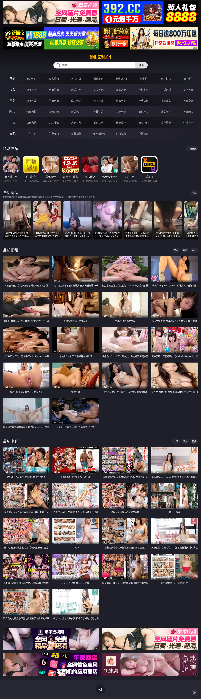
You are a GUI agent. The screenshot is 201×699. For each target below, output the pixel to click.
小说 (12, 122)
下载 (194, 192)
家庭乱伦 (54, 122)
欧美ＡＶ (76, 89)
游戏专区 (99, 78)
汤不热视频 (98, 133)
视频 (12, 89)
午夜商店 (54, 133)
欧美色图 (76, 111)
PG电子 (31, 78)
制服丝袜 (121, 100)
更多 (194, 250)
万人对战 (76, 78)
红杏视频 (121, 133)
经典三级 (144, 100)
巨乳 (185, 250)
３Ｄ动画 (99, 89)
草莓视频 (76, 133)
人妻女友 (76, 122)
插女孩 (31, 133)
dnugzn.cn (100, 57)
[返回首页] (194, 692)
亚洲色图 (54, 111)
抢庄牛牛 (188, 78)
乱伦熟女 (166, 100)
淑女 (185, 441)
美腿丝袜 (121, 111)
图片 (12, 111)
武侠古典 (99, 122)
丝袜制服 (144, 89)
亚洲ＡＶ (31, 89)
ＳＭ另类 (188, 89)
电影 (12, 100)
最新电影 (10, 441)
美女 (176, 250)
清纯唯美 (144, 111)
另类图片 (188, 111)
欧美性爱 (99, 100)
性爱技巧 (188, 122)
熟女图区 (166, 111)
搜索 (141, 65)
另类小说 (144, 122)
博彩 (12, 78)
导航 (12, 133)
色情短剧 (144, 133)
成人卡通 (76, 100)
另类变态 (188, 100)
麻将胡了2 (121, 78)
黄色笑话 (166, 122)
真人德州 (54, 78)
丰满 (176, 441)
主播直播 (166, 89)
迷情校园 (121, 122)
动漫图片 (99, 111)
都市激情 (31, 122)
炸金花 (143, 78)
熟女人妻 (121, 89)
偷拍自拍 (54, 100)
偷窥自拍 (31, 111)
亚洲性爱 (31, 100)
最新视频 (10, 250)
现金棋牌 (166, 78)
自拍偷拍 (54, 89)
